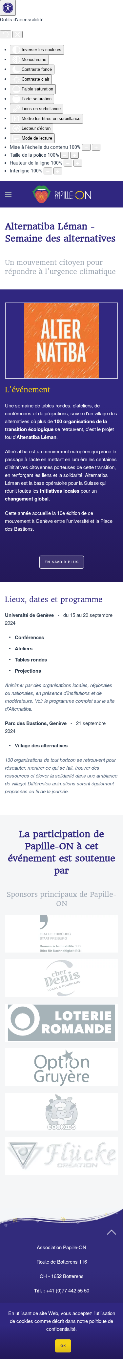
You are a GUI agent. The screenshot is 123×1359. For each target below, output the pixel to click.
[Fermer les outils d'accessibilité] (17, 34)
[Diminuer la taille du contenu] (86, 147)
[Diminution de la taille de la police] (64, 155)
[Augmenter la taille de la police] (74, 155)
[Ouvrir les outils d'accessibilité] (8, 8)
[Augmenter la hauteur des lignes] (77, 163)
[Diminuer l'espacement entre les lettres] (48, 170)
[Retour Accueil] (61, 194)
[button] (8, 194)
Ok (63, 1346)
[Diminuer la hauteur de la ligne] (68, 163)
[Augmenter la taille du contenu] (96, 147)
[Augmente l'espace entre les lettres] (57, 170)
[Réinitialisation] (5, 34)
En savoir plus (62, 562)
